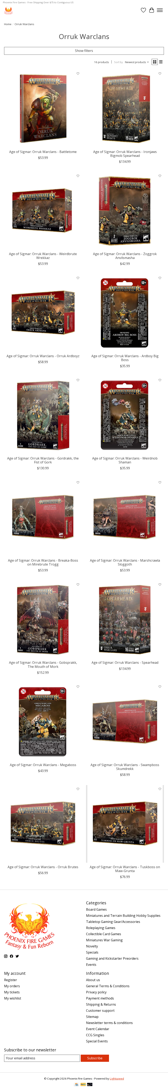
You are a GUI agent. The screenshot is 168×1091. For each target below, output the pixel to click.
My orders (12, 986)
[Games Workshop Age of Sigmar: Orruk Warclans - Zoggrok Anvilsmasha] (125, 211)
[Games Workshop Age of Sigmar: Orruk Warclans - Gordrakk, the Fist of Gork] (43, 415)
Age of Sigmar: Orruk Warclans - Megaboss (43, 765)
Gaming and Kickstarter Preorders (112, 958)
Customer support (100, 1010)
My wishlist (12, 998)
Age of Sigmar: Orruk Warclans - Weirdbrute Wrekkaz (43, 256)
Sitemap (92, 1016)
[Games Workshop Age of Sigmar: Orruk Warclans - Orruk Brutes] (43, 824)
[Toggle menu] (160, 10)
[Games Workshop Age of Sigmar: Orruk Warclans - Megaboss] (43, 722)
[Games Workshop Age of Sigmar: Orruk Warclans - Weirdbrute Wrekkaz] (43, 211)
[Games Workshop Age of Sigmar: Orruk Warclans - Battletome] (43, 108)
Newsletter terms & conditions (109, 1023)
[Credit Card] (76, 1085)
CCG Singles (95, 1035)
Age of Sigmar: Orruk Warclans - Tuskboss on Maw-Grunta (125, 869)
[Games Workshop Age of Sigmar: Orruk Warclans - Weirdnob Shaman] (125, 415)
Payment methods (100, 998)
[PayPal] (83, 1085)
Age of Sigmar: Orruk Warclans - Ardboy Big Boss (125, 358)
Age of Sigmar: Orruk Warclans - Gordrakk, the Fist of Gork (43, 460)
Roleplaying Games (100, 928)
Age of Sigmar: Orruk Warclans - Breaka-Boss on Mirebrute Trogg (43, 562)
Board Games (96, 909)
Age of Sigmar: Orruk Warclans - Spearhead (125, 662)
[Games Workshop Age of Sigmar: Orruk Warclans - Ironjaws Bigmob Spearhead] (125, 108)
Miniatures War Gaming (104, 940)
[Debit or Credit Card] (89, 1085)
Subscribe (94, 1058)
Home (7, 24)
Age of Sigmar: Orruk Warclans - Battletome (43, 151)
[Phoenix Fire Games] (8, 10)
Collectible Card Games (103, 934)
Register (10, 980)
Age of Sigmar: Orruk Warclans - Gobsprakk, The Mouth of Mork (43, 664)
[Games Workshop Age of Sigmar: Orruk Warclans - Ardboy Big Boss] (125, 313)
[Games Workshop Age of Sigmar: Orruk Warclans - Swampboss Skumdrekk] (125, 722)
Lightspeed (117, 1078)
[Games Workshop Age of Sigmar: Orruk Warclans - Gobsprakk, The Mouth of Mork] (43, 619)
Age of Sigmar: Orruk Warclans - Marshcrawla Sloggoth (125, 562)
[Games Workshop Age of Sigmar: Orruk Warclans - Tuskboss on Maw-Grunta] (125, 824)
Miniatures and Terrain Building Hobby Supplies (123, 915)
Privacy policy (96, 992)
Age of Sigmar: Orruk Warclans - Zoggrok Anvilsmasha (125, 256)
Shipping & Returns (101, 1004)
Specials (92, 952)
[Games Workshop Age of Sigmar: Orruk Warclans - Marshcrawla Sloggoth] (125, 517)
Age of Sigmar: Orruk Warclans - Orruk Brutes (43, 867)
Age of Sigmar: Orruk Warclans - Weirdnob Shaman (125, 460)
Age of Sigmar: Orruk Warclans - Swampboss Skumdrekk (125, 767)
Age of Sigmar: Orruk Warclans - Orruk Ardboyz (43, 356)
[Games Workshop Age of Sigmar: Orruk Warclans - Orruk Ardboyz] (43, 313)
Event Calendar (97, 1029)
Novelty (92, 946)
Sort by (118, 62)
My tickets (12, 992)
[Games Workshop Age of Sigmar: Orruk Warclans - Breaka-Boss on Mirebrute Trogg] (43, 517)
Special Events (97, 1041)
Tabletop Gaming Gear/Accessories (113, 921)
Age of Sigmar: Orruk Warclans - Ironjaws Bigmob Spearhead (125, 153)
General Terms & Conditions (107, 986)
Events (91, 964)
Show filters (84, 50)
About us (93, 980)
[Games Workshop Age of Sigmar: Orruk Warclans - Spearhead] (125, 619)
